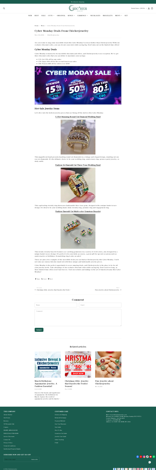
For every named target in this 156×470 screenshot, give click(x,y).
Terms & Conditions (10, 446)
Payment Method (60, 421)
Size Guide (58, 427)
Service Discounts (9, 436)
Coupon (6, 427)
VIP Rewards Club (9, 424)
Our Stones (7, 418)
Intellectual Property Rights (12, 449)
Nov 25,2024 (98, 386)
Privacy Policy (8, 443)
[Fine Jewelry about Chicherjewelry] (108, 364)
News (43, 25)
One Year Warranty (60, 424)
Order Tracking (59, 439)
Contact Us (7, 439)
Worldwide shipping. (78, 2)
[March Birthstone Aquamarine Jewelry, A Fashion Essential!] (48, 364)
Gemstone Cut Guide (61, 433)
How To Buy (58, 430)
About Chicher (8, 414)
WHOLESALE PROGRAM (11, 433)
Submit (39, 330)
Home (37, 25)
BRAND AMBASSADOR (11, 430)
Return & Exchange (60, 418)
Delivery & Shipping (61, 414)
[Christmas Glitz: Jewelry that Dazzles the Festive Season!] (78, 364)
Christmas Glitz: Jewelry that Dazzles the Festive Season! (54, 290)
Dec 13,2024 (68, 389)
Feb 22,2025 (38, 389)
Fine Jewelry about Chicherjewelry (107, 290)
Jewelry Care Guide (60, 436)
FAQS (56, 443)
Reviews (6, 421)
